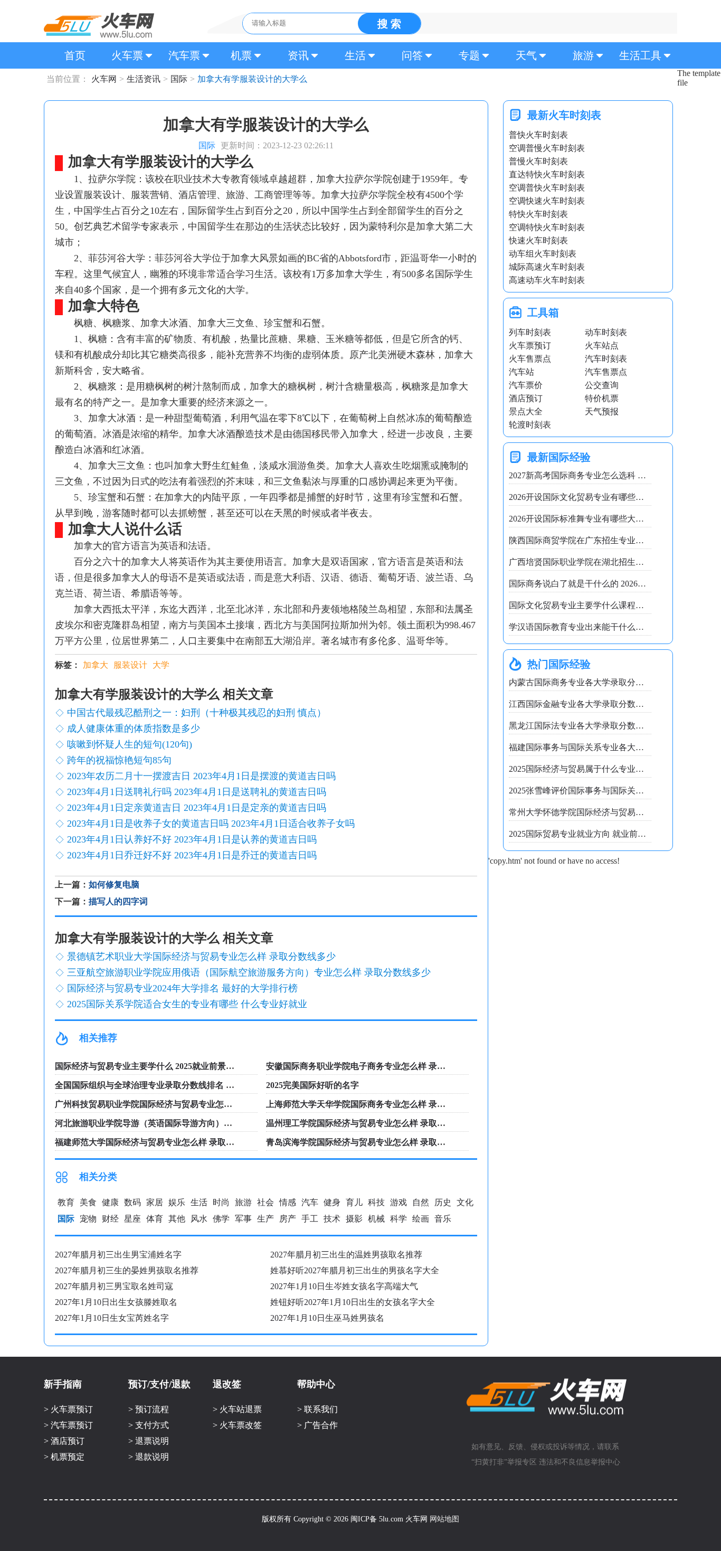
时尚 (221, 1202)
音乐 (442, 1218)
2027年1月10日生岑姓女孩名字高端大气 (344, 1286)
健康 (110, 1202)
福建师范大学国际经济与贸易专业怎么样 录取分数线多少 (161, 1142)
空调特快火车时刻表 (547, 227)
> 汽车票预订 (68, 1425)
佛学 (221, 1218)
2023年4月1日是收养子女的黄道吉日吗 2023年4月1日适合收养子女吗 (211, 823)
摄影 (354, 1218)
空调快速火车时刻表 (547, 200)
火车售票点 (530, 358)
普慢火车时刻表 (538, 161)
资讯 (298, 55)
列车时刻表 (530, 332)
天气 (526, 55)
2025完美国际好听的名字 (312, 1085)
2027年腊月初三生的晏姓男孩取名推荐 (126, 1270)
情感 (287, 1202)
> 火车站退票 (237, 1409)
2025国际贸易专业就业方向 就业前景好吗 (586, 833)
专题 (469, 55)
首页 (75, 55)
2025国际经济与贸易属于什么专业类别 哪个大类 (598, 768)
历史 (442, 1202)
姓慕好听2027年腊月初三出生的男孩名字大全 (354, 1270)
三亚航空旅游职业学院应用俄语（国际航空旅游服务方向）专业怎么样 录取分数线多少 (249, 972)
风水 (199, 1218)
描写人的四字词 (118, 901)
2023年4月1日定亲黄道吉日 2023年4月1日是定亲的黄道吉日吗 (196, 807)
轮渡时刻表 (530, 424)
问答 (412, 55)
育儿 (354, 1202)
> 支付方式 (148, 1425)
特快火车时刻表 (538, 214)
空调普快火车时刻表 (547, 187)
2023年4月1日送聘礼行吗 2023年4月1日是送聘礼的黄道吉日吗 (196, 792)
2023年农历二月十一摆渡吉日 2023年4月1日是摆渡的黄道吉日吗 (201, 776)
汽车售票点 (606, 371)
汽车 (309, 1202)
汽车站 (521, 371)
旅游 (583, 55)
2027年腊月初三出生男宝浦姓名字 (118, 1254)
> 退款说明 (148, 1456)
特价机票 (602, 398)
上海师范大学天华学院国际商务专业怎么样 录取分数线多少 (377, 1104)
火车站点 (602, 345)
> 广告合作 (317, 1425)
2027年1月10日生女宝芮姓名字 (112, 1317)
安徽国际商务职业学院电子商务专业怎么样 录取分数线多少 (377, 1066)
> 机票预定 (64, 1456)
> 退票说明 (148, 1440)
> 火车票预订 (68, 1409)
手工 (309, 1218)
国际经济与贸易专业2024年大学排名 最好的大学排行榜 (182, 988)
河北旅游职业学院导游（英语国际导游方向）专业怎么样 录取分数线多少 (191, 1123)
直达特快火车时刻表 (547, 174)
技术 (332, 1218)
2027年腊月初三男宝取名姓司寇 (114, 1286)
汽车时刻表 (606, 358)
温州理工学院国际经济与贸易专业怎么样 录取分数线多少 (372, 1123)
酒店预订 (526, 398)
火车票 (127, 55)
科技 (376, 1202)
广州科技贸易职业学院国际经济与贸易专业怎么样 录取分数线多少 (178, 1104)
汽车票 (184, 55)
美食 (88, 1202)
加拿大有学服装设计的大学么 (229, 78)
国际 (178, 78)
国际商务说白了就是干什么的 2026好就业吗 (590, 583)
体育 (154, 1218)
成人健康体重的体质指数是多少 (133, 728)
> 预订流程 (148, 1409)
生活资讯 (143, 78)
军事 (243, 1218)
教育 (66, 1202)
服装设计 (130, 664)
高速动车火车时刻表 (547, 280)
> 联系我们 (317, 1409)
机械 (376, 1218)
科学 (398, 1218)
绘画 (420, 1218)
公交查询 (602, 385)
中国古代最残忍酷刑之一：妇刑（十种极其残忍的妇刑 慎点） (196, 712)
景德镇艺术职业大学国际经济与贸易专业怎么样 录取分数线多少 (201, 956)
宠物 (88, 1218)
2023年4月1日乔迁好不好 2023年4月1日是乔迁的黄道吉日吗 (192, 855)
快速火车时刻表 (538, 240)
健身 (332, 1202)
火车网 (99, 25)
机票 (241, 55)
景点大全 (526, 411)
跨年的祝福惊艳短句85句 (119, 760)
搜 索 (389, 24)
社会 (265, 1202)
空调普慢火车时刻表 (547, 148)
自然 (420, 1202)
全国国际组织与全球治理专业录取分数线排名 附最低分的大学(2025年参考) (194, 1085)
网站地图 (444, 1519)
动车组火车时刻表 (542, 253)
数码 (132, 1202)
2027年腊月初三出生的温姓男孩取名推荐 (346, 1254)
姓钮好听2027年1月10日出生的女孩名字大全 (352, 1302)
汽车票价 (526, 385)
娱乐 (176, 1202)
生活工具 (640, 55)
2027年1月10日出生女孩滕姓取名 (116, 1302)
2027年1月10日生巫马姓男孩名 (327, 1317)
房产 (287, 1218)
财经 (110, 1218)
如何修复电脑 (114, 884)
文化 (465, 1202)
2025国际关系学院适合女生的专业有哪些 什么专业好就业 (187, 1004)
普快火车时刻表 (538, 134)
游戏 (398, 1202)
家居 (154, 1202)
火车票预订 (530, 345)
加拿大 (95, 664)
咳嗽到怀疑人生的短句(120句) (129, 744)
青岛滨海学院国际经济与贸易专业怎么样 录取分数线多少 (372, 1142)
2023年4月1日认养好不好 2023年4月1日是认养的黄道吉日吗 (192, 839)
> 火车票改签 (237, 1425)
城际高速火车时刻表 (547, 266)
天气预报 (602, 411)
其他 (176, 1218)
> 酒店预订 (64, 1440)
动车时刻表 (606, 332)
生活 (355, 55)
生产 (265, 1218)
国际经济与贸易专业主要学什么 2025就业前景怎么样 (153, 1066)
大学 (161, 664)
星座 (132, 1218)
